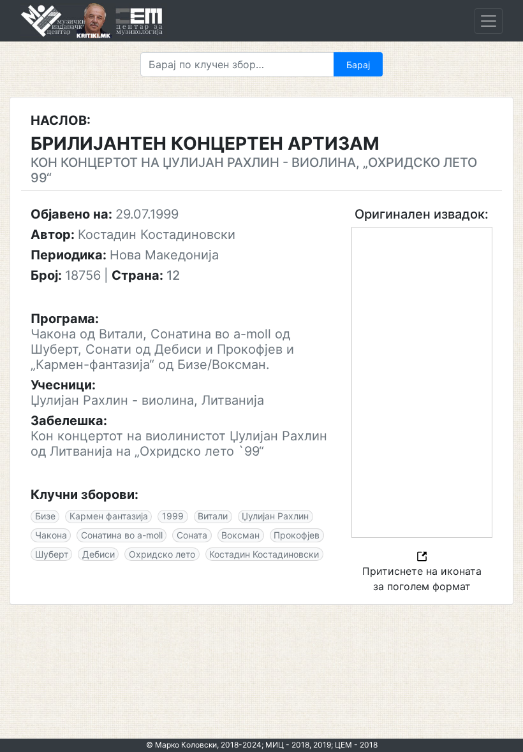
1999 (173, 515)
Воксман (240, 535)
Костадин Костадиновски (264, 554)
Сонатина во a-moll (122, 535)
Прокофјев (297, 535)
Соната (192, 535)
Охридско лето (162, 554)
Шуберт (51, 554)
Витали (213, 515)
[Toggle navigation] (489, 21)
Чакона (51, 535)
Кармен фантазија (109, 515)
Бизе (45, 515)
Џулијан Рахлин (275, 515)
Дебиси (98, 554)
